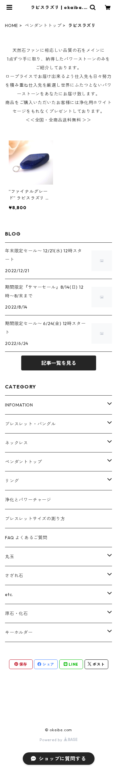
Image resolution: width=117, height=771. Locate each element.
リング (12, 481)
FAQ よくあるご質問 (26, 537)
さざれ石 (14, 575)
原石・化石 (16, 613)
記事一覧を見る (58, 363)
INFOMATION (19, 405)
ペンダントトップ (43, 25)
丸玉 (9, 556)
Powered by (52, 739)
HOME (11, 25)
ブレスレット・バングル (30, 424)
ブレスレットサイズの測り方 (35, 518)
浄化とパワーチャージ (28, 500)
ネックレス (16, 443)
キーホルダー (19, 632)
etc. (9, 594)
